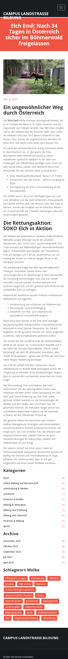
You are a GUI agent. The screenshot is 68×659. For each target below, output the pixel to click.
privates (9, 583)
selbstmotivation (34, 606)
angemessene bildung (26, 618)
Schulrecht (34, 493)
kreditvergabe (12, 606)
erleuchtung (49, 618)
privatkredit (32, 601)
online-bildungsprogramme (19, 589)
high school (25, 583)
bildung (40, 595)
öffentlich (54, 578)
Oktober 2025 (34, 546)
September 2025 (34, 551)
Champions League (15, 578)
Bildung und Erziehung (34, 510)
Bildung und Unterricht (34, 515)
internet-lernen (13, 601)
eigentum (41, 583)
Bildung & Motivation (34, 504)
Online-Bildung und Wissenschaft (34, 483)
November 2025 (34, 540)
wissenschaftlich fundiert (18, 595)
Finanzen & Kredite (34, 499)
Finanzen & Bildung (34, 520)
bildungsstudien (13, 612)
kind (7, 618)
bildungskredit (50, 601)
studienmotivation (47, 612)
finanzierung (37, 578)
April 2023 (34, 562)
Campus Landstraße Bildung (26, 12)
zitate (30, 612)
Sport (34, 477)
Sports (34, 526)
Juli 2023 (34, 557)
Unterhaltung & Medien (34, 488)
